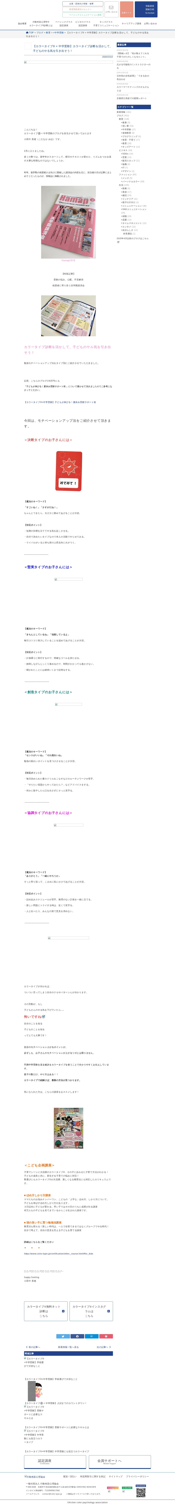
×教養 (124, 122)
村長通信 (127, 233)
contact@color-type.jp (52, 1494)
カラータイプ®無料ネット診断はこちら (44, 1311)
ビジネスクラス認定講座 (83, 24)
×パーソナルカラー (130, 181)
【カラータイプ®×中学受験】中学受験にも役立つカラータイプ (56, 1451)
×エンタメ (126, 227)
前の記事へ (34, 1347)
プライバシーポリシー (137, 1476)
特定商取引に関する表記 (93, 1476)
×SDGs (125, 154)
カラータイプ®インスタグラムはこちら (89, 1311)
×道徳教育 (126, 133)
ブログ (40, 32)
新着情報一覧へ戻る (68, 1347)
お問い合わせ (112, 12)
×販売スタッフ (128, 160)
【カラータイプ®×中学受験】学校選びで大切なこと (51, 1379)
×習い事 (125, 126)
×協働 (124, 164)
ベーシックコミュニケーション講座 (85, 15)
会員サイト (127, 13)
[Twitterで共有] (63, 1336)
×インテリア (127, 199)
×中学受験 (58, 32)
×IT (122, 167)
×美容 (124, 192)
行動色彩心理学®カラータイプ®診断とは (41, 24)
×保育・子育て (128, 140)
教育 (48, 32)
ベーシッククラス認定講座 (64, 24)
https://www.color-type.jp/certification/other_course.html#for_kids (58, 1254)
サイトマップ (116, 1476)
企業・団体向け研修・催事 (81, 4)
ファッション (125, 174)
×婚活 (124, 195)
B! (92, 1336)
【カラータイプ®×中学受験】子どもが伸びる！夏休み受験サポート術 (60, 402)
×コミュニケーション (131, 206)
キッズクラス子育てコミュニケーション (106, 24)
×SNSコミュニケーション (133, 209)
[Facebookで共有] (77, 1336)
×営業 (124, 157)
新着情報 (121, 112)
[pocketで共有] (106, 1336)
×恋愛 (124, 220)
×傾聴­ (124, 216)
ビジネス (123, 150)
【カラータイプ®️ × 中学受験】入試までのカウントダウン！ (55, 1403)
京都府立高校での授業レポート (132, 98)
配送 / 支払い (70, 1476)
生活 (121, 185)
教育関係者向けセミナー (80, 9)
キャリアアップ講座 (131, 23)
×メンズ (125, 178)
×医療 (124, 188)
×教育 (124, 143)
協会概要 (22, 23)
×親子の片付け (128, 202)
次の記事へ (102, 1347)
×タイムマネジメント (131, 223)
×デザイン (126, 171)
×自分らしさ (127, 230)
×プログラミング (129, 136)
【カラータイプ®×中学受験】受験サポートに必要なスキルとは (56, 1427)
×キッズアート (128, 147)
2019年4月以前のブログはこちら (133, 238)
